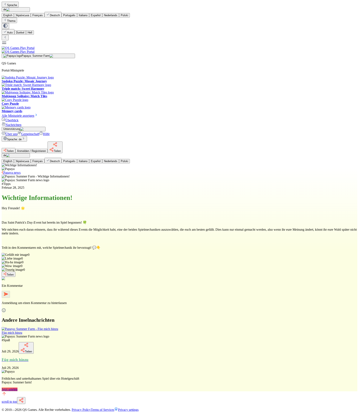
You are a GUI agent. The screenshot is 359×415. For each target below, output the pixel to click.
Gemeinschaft (30, 134)
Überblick (11, 120)
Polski (124, 15)
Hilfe (46, 134)
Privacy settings (128, 409)
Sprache (12, 5)
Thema (11, 20)
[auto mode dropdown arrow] (5, 26)
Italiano (83, 15)
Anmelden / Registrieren (31, 151)
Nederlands (110, 15)
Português (69, 15)
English (7, 15)
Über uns (11, 134)
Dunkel (20, 32)
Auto (10, 32)
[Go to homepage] (179, 49)
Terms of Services (102, 409)
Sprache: (14, 139)
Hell (30, 32)
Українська (22, 15)
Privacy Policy (81, 409)
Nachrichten (13, 125)
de (4, 9)
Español (96, 15)
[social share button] (21, 400)
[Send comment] (6, 294)
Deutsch (55, 15)
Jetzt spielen (9, 389)
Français (37, 15)
